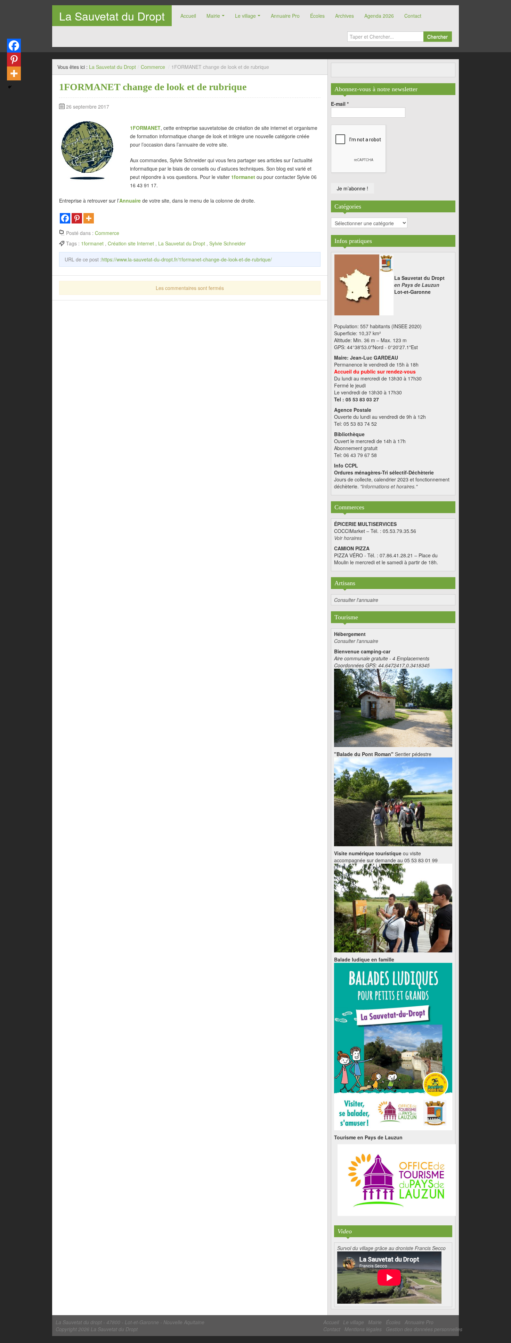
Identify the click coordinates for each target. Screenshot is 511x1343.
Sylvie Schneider (227, 243)
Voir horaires (348, 537)
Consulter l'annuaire (356, 599)
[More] (88, 218)
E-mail (340, 103)
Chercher (437, 36)
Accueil (188, 15)
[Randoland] (393, 1045)
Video (345, 1231)
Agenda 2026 (379, 15)
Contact (412, 15)
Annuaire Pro (285, 15)
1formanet (243, 176)
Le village (245, 15)
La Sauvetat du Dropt (112, 16)
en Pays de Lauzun (416, 284)
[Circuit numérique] (393, 907)
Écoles (317, 15)
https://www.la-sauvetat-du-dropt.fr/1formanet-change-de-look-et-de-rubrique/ (187, 259)
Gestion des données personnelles (424, 1329)
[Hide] (10, 87)
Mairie (213, 15)
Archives (344, 15)
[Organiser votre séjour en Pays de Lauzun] (396, 1180)
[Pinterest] (77, 218)
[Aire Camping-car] (393, 707)
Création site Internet (131, 243)
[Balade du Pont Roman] (393, 801)
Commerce (153, 66)
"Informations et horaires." (388, 486)
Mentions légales (363, 1329)
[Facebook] (65, 218)
